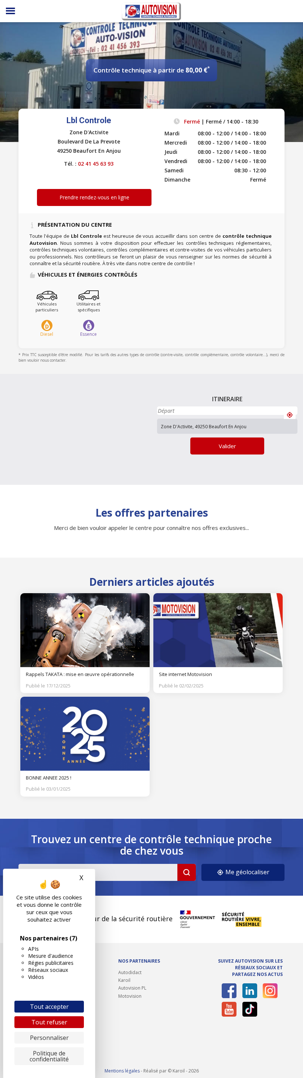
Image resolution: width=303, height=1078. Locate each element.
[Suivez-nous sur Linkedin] (250, 990)
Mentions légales (122, 1071)
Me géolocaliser (246, 872)
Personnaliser (49, 1038)
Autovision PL (132, 988)
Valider (227, 446)
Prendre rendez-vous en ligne (94, 197)
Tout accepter (49, 1007)
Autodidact (130, 972)
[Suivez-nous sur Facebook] (229, 990)
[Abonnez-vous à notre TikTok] (250, 1009)
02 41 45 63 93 (95, 163)
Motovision (130, 996)
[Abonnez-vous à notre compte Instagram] (270, 990)
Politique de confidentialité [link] (49, 1056)
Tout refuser (49, 1022)
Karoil (124, 980)
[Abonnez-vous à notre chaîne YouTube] (229, 1009)
